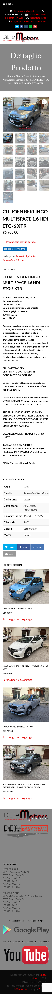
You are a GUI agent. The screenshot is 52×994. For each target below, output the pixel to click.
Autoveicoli (21, 256)
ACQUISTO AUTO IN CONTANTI (28, 21)
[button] (44, 101)
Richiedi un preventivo (14, 249)
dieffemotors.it (21, 989)
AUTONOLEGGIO (38, 18)
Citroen (20, 260)
